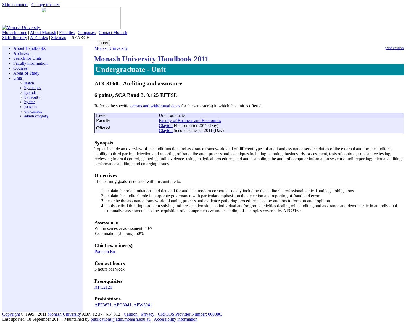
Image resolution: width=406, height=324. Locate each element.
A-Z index (39, 37)
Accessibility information (175, 319)
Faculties (67, 32)
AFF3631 (103, 304)
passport (30, 106)
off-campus (33, 111)
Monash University (111, 48)
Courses (20, 68)
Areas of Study (26, 73)
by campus (32, 87)
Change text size (45, 4)
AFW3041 (142, 304)
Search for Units (27, 58)
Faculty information (30, 63)
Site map (58, 37)
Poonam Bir (104, 251)
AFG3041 (122, 304)
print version (394, 48)
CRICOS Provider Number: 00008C (190, 314)
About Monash (43, 32)
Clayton (166, 125)
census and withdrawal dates (155, 105)
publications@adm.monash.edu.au (121, 319)
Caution (131, 314)
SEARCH (81, 37)
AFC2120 (103, 287)
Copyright (11, 314)
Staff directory (14, 37)
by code (30, 92)
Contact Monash (113, 32)
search (29, 83)
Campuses (87, 32)
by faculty (32, 97)
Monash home (14, 32)
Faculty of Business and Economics (190, 120)
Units (18, 78)
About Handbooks (29, 48)
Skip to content (15, 4)
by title (29, 102)
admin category (36, 116)
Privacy (147, 314)
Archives (21, 53)
